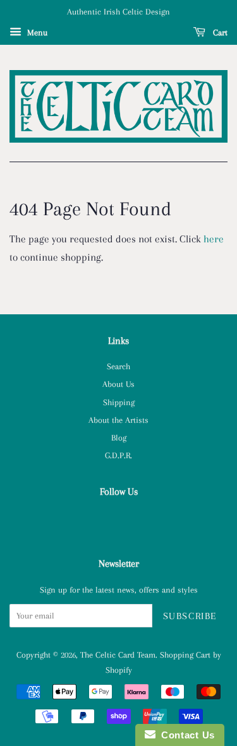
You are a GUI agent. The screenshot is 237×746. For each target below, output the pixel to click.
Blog (118, 437)
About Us (118, 384)
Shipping (119, 402)
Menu (36, 32)
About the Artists (118, 420)
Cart (219, 32)
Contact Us (185, 735)
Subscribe (190, 616)
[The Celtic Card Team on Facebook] (118, 520)
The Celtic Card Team (117, 654)
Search (118, 366)
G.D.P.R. (118, 455)
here (214, 239)
